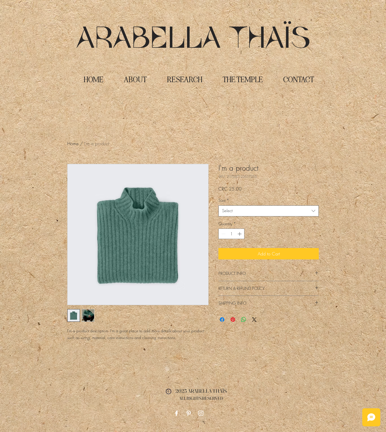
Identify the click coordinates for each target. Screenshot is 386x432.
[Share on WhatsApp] (243, 319)
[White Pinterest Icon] (188, 413)
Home (73, 143)
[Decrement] (222, 234)
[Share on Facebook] (222, 319)
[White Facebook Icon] (176, 413)
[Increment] (240, 234)
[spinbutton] (231, 234)
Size (223, 200)
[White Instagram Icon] (200, 413)
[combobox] (268, 210)
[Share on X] (254, 319)
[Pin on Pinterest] (232, 319)
